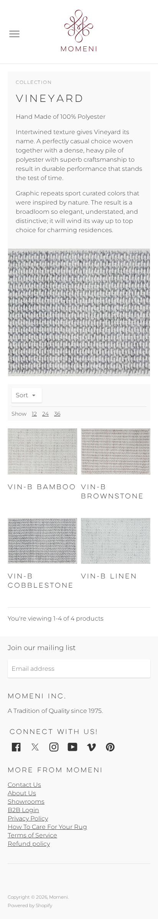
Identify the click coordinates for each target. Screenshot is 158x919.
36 (57, 413)
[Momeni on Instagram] (54, 746)
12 (34, 413)
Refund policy (29, 843)
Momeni (58, 897)
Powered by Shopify (30, 905)
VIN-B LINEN (109, 576)
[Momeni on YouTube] (72, 746)
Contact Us (24, 784)
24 (45, 413)
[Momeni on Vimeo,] (91, 746)
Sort (22, 395)
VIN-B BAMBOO (42, 487)
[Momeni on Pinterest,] (110, 746)
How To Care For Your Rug (47, 827)
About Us (22, 793)
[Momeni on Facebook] (16, 746)
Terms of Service (32, 835)
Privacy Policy (28, 818)
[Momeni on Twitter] (35, 746)
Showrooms (26, 801)
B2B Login (23, 810)
